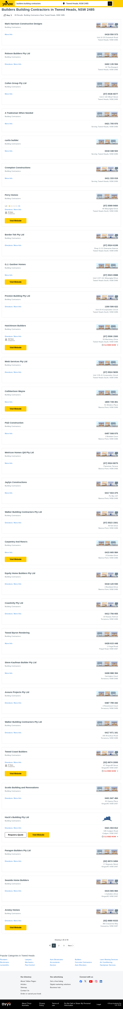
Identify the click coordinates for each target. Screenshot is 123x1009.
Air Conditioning (106, 962)
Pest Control (30, 965)
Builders (78, 959)
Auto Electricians (56, 959)
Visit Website (16, 221)
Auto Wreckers (80, 965)
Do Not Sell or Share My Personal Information (77, 1004)
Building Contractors (13, 27)
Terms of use (55, 1004)
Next (70, 946)
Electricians (4, 962)
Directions (9, 64)
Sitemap (24, 987)
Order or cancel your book (31, 994)
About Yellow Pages (28, 981)
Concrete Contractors (83, 962)
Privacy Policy (42, 1004)
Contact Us (25, 990)
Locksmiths (4, 965)
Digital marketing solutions (60, 984)
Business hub (55, 987)
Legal (99, 1004)
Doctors (53, 965)
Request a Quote (15, 835)
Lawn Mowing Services (109, 959)
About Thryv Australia (26, 1004)
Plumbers (3, 959)
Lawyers (28, 959)
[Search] (110, 3)
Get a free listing (56, 981)
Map (8, 15)
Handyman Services (108, 965)
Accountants (55, 962)
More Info (8, 34)
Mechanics (29, 962)
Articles (23, 984)
